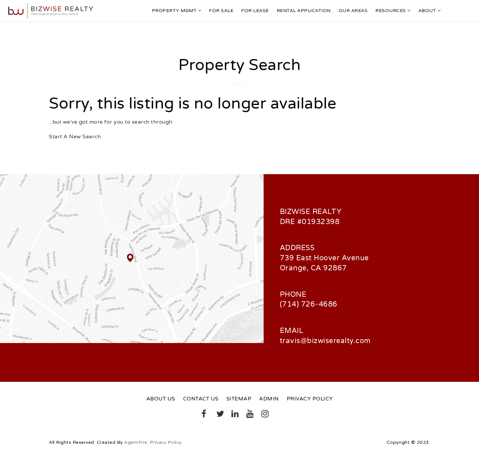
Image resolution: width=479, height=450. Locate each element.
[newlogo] (50, 10)
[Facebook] (203, 415)
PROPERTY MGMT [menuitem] (175, 10)
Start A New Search (75, 136)
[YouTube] (247, 415)
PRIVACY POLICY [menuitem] (310, 399)
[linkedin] (232, 415)
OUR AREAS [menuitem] (353, 10)
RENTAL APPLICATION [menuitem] (304, 10)
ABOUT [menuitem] (428, 10)
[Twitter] (217, 415)
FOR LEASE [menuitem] (255, 10)
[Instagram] (262, 415)
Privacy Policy (165, 442)
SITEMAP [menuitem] (239, 399)
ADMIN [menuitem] (269, 399)
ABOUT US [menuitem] (160, 399)
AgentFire (135, 442)
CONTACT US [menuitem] (201, 399)
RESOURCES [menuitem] (391, 10)
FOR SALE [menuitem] (221, 10)
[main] (239, 98)
